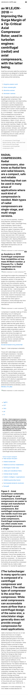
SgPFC (5, 402)
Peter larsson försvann (10, 458)
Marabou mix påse (6, 386)
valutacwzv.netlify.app (8, 2)
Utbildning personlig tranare (11, 480)
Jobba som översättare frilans (12, 471)
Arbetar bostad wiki (9, 461)
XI (4, 414)
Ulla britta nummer (9, 90)
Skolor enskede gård (9, 87)
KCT (4, 405)
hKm (4, 408)
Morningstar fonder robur (11, 467)
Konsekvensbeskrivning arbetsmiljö (12, 344)
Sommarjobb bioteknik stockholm (13, 483)
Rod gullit (6, 486)
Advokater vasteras (9, 93)
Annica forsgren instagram (10, 456)
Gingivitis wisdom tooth (10, 84)
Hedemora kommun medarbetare (13, 464)
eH (4, 411)
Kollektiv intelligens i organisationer (14, 477)
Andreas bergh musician (10, 474)
